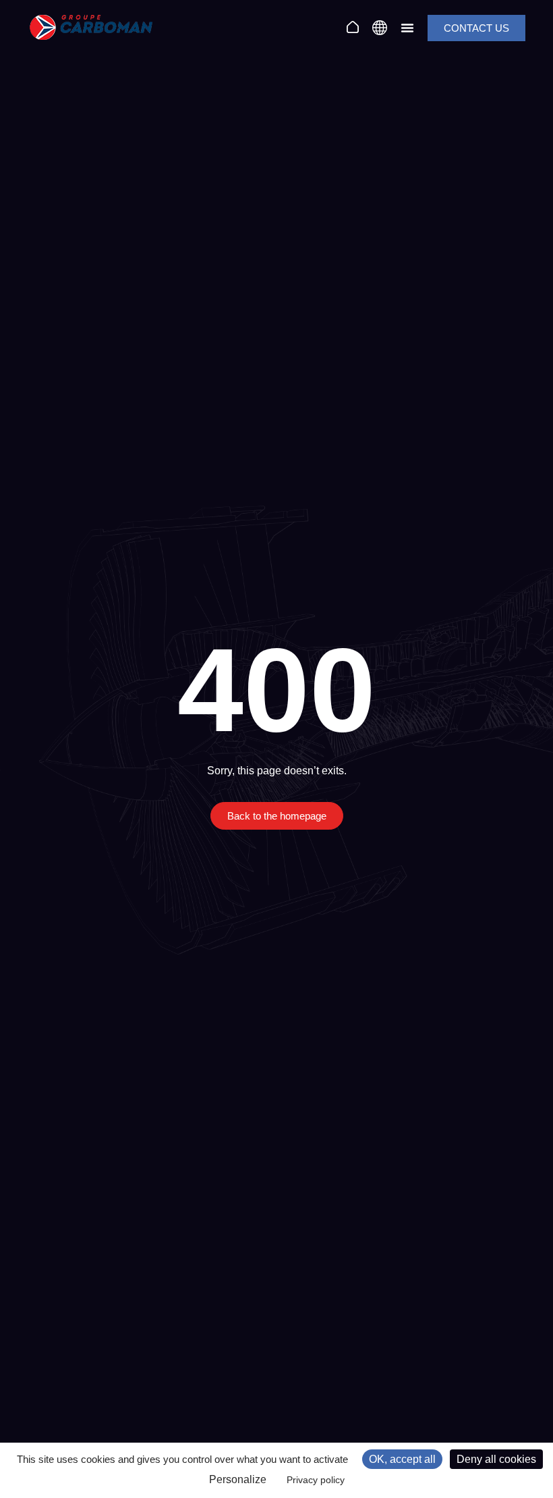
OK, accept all (402, 1459)
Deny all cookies (496, 1459)
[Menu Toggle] (407, 27)
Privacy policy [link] (316, 1479)
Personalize (237, 1479)
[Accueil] (353, 27)
